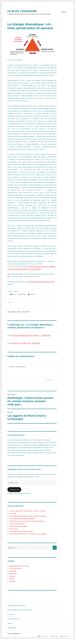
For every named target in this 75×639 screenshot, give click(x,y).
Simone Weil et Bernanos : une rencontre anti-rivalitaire (28, 534)
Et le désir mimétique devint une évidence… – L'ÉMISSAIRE (30, 335)
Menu (63, 12)
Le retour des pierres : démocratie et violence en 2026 (27, 511)
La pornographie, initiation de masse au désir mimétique (27, 516)
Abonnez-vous (14, 490)
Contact (10, 623)
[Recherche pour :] (30, 548)
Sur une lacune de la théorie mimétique (22, 519)
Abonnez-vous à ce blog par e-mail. (24, 469)
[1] (16, 124)
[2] (17, 187)
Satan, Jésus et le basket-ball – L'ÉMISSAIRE (25, 343)
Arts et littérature (15, 568)
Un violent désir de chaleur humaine (21, 531)
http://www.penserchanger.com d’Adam (41, 282)
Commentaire (49, 380)
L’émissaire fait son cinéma (16, 605)
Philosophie (13, 574)
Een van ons (13, 529)
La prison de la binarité (17, 524)
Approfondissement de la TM (19, 566)
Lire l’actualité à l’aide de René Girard (19, 610)
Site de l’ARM (11, 628)
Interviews (10, 614)
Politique (12, 576)
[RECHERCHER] (55, 548)
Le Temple (12, 513)
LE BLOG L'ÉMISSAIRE (22, 11)
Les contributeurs (13, 619)
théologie (12, 581)
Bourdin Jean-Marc (15, 312)
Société (11, 579)
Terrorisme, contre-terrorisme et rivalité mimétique (26, 521)
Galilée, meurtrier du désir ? (18, 526)
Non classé (12, 571)
